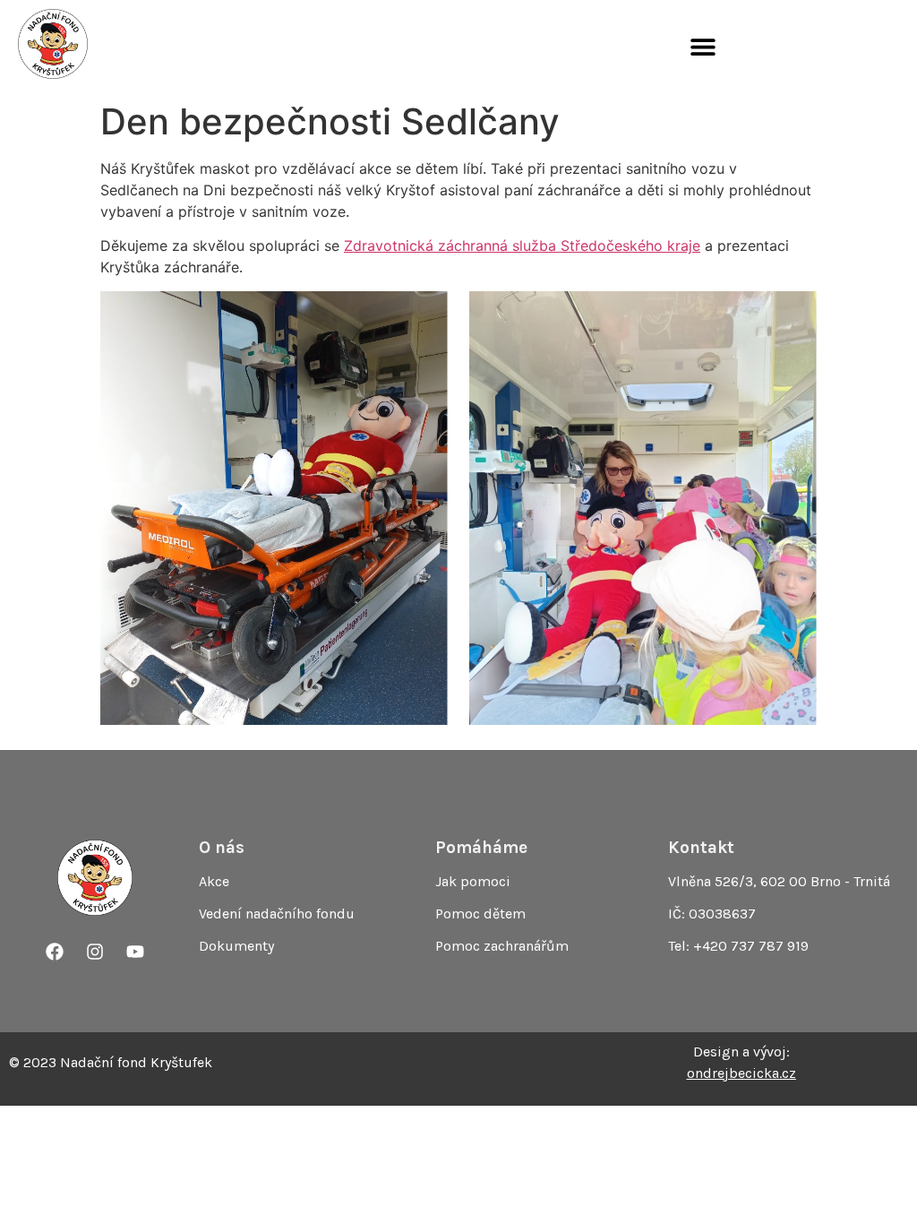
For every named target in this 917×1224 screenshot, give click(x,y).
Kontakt (701, 848)
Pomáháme (481, 848)
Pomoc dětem (480, 913)
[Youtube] (135, 952)
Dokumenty (236, 945)
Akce (214, 881)
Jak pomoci (472, 881)
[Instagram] (95, 952)
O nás (221, 848)
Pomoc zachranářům (502, 945)
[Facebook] (55, 952)
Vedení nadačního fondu (277, 913)
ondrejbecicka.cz (741, 1073)
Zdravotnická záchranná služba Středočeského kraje (522, 245)
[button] (702, 47)
